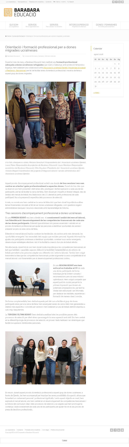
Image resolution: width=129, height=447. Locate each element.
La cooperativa (11, 2)
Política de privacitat (57, 430)
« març (96, 93)
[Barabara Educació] (23, 17)
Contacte (48, 2)
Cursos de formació (31, 56)
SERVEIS (32, 26)
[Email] (113, 2)
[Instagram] (122, 2)
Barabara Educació (13, 56)
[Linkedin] (119, 2)
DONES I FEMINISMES (106, 26)
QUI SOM (14, 26)
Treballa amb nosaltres (36, 2)
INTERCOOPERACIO (79, 26)
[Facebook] (116, 2)
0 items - (60, 2)
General (41, 56)
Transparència (22, 2)
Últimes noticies (50, 56)
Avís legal (45, 430)
